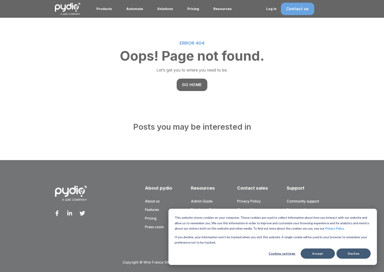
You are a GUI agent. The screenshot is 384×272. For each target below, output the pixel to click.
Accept (317, 253)
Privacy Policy (334, 228)
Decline (354, 253)
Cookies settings (282, 253)
